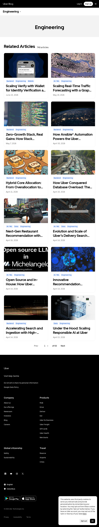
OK (92, 521)
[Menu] (95, 4)
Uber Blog (8, 3)
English (10, 484)
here (84, 514)
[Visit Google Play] (12, 498)
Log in (79, 4)
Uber (6, 368)
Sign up (88, 4)
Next (63, 346)
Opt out (84, 521)
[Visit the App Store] (28, 498)
